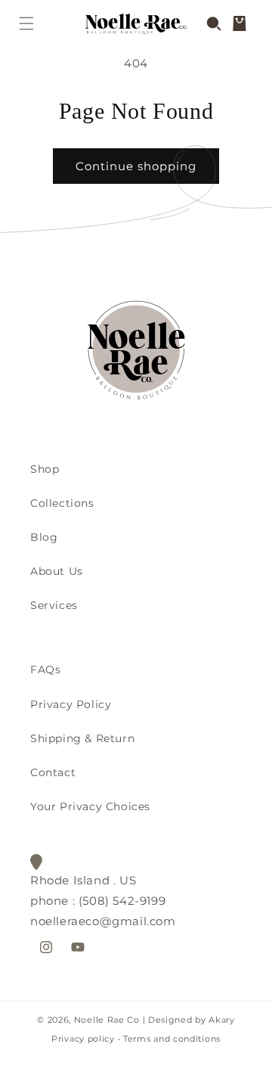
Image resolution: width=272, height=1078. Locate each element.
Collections (62, 503)
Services (54, 605)
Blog (43, 537)
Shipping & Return (82, 738)
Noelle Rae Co (107, 1019)
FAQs (45, 669)
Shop (44, 469)
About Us (56, 571)
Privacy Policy (70, 704)
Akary (220, 1019)
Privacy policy (83, 1038)
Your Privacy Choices (90, 806)
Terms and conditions (172, 1038)
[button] (26, 23)
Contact (53, 772)
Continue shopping (136, 166)
